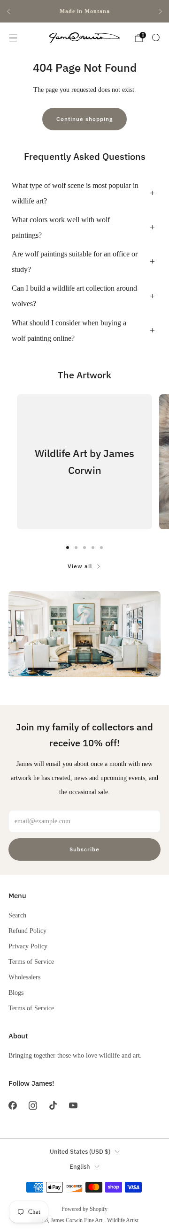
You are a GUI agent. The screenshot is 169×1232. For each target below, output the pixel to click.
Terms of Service (31, 961)
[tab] (67, 547)
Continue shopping (84, 118)
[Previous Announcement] (8, 11)
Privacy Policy (27, 946)
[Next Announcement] (160, 11)
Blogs (15, 992)
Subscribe (84, 849)
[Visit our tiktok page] (53, 1106)
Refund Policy (27, 930)
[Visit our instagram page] (33, 1106)
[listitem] (84, 11)
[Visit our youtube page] (73, 1106)
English (79, 1167)
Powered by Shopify (84, 1209)
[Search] (156, 37)
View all (80, 566)
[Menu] (13, 38)
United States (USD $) (80, 1152)
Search (17, 915)
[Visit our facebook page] (12, 1106)
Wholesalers (24, 977)
